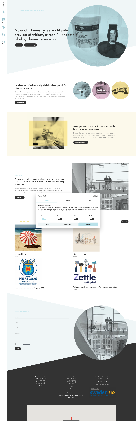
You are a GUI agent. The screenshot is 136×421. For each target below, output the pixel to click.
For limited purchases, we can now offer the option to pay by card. (96, 287)
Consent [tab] (47, 200)
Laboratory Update (79, 254)
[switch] (60, 219)
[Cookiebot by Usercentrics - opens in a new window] (92, 196)
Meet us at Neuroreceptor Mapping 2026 (30, 288)
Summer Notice (20, 254)
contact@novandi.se (71, 388)
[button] (71, 418)
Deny (47, 224)
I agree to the (23, 344)
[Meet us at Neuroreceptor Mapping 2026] (28, 271)
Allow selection (68, 224)
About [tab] (89, 200)
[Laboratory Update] (86, 238)
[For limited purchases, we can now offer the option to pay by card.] (86, 271)
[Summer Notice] (28, 238)
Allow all (88, 224)
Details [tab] (68, 200)
